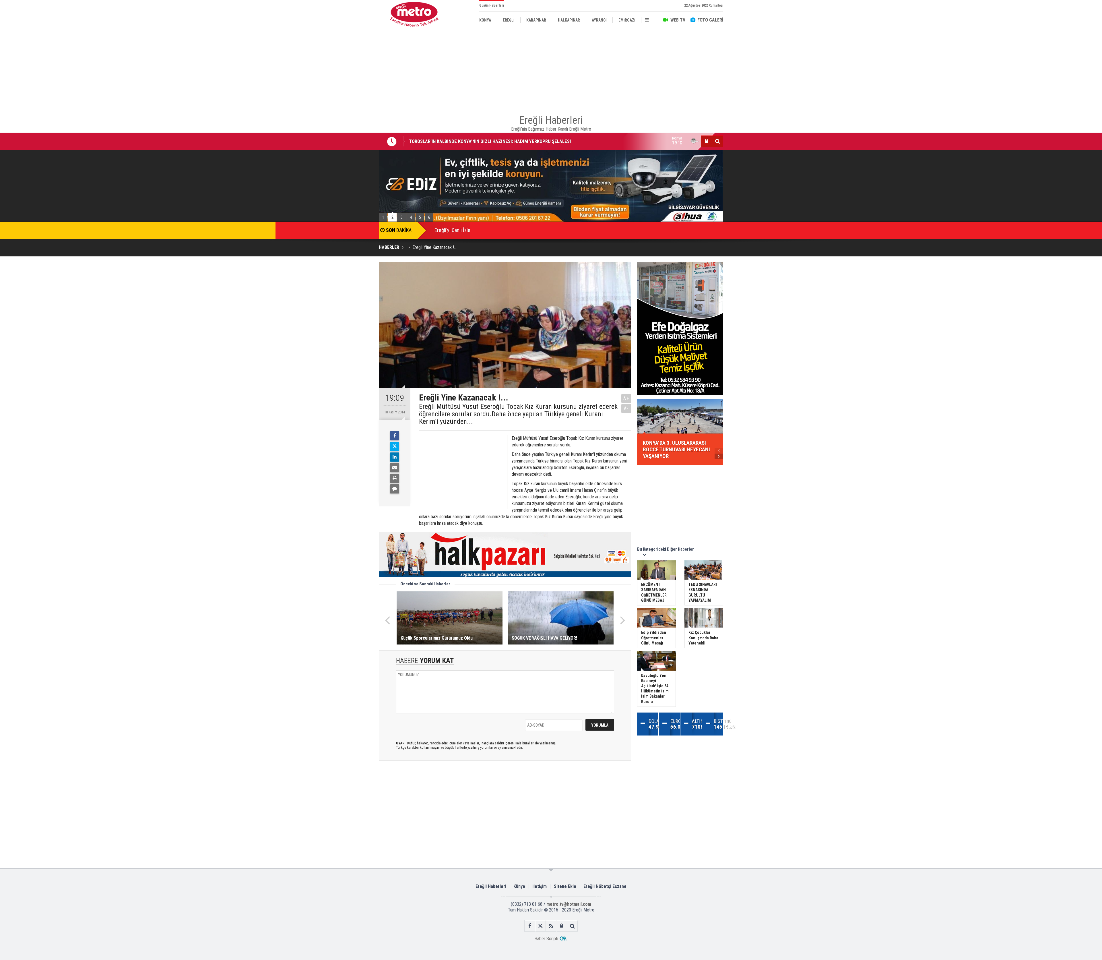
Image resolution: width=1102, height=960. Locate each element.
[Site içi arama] (717, 141)
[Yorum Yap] (394, 488)
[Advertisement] (350, 132)
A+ (626, 398)
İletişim (539, 886)
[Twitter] (394, 446)
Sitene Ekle (565, 886)
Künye (519, 886)
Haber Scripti (546, 938)
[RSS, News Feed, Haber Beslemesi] (551, 926)
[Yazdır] (394, 478)
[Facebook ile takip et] (530, 926)
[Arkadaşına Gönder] (394, 467)
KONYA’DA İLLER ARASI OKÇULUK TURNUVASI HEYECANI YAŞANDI (474, 141)
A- (626, 408)
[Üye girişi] (706, 141)
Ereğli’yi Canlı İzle (452, 230)
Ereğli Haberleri (491, 886)
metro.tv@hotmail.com (568, 904)
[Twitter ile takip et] (540, 926)
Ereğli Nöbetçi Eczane (604, 886)
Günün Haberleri (491, 5)
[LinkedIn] (394, 457)
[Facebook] (394, 435)
